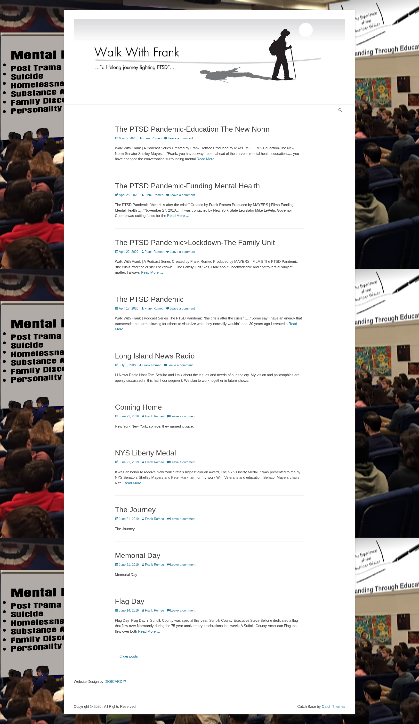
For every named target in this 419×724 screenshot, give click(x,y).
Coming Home (138, 407)
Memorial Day (137, 555)
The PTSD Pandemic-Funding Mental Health (187, 186)
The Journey (135, 510)
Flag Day (129, 601)
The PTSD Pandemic (149, 299)
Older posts (126, 656)
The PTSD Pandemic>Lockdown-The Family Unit (195, 243)
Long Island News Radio (155, 356)
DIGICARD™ (115, 681)
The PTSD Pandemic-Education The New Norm (192, 129)
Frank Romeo (152, 138)
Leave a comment (180, 138)
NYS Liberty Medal (145, 453)
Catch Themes (333, 706)
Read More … (208, 159)
